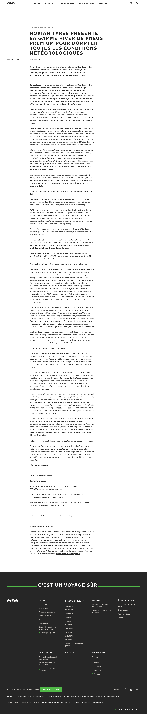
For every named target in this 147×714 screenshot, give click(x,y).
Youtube (97, 674)
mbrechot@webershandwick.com (48, 505)
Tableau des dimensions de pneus (75, 645)
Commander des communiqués (98, 662)
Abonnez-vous (51, 689)
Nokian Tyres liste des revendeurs (47, 664)
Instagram (71, 516)
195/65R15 (69, 625)
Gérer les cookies (98, 702)
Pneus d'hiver (44, 608)
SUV (40, 619)
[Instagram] (131, 689)
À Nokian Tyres (123, 610)
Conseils (103, 3)
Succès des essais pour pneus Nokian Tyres (47, 628)
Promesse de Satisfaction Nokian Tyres (101, 611)
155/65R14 (69, 606)
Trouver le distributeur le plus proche (48, 658)
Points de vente (86, 3)
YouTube (42, 516)
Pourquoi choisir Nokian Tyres (127, 605)
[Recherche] (137, 3)
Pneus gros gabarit (48, 633)
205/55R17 (69, 632)
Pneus (37, 3)
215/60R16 (69, 640)
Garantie (49, 3)
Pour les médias (124, 614)
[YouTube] (137, 689)
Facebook (51, 516)
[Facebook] (125, 689)
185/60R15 (69, 614)
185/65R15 (69, 617)
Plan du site (86, 702)
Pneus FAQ (70, 653)
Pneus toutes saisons (47, 612)
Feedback (95, 657)
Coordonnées (123, 618)
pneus (55, 446)
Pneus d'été (43, 604)
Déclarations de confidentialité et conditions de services (60, 702)
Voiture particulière (46, 616)
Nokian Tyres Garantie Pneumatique (100, 605)
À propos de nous (66, 3)
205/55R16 (69, 628)
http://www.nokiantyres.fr (68, 553)
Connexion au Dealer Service (48, 669)
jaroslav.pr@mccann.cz (52, 489)
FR (131, 3)
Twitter (33, 516)
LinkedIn (61, 516)
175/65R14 (69, 610)
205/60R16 (69, 636)
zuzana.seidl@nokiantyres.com (48, 497)
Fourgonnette (44, 623)
